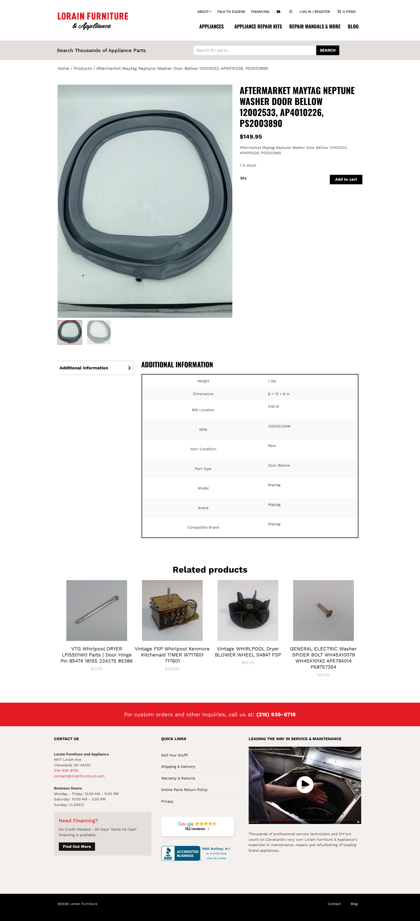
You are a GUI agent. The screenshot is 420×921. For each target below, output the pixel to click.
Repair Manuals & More (315, 26)
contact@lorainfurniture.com (79, 776)
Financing (260, 11)
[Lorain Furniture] (93, 21)
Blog (353, 26)
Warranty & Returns (178, 778)
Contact (334, 904)
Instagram (291, 12)
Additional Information (84, 367)
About (203, 11)
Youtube (278, 12)
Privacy (167, 801)
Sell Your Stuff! (174, 755)
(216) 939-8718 (276, 714)
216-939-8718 (66, 770)
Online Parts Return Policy (184, 790)
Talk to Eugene (231, 11)
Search (328, 50)
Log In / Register (315, 11)
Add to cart (346, 179)
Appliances (211, 26)
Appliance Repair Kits (258, 26)
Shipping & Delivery (178, 766)
